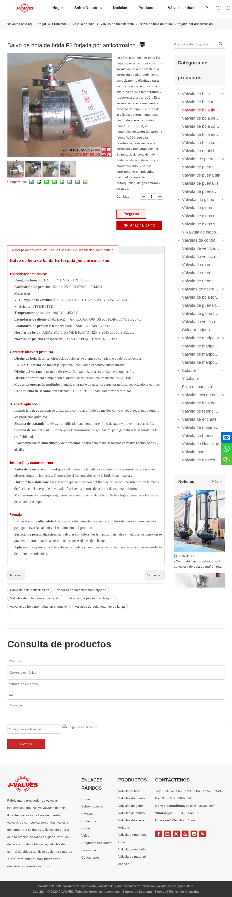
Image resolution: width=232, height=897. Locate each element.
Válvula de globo (197, 207)
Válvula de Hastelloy (200, 443)
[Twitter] (176, 834)
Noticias (120, 8)
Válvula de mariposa (200, 338)
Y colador (190, 378)
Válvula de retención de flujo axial (203, 273)
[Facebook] (158, 834)
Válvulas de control (199, 240)
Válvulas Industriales (186, 8)
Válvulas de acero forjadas (203, 289)
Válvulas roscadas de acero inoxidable (203, 395)
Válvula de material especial (203, 427)
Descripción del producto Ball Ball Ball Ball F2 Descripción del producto (62, 250)
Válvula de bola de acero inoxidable (203, 403)
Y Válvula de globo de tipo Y (203, 232)
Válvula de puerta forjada (203, 305)
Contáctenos (90, 857)
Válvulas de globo (198, 199)
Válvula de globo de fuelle (203, 216)
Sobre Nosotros (88, 8)
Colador (189, 370)
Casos (85, 828)
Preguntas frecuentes (96, 843)
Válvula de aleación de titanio (203, 460)
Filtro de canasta (197, 387)
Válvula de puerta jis (200, 183)
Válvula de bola (196, 94)
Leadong (146, 891)
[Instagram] (194, 834)
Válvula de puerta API (201, 167)
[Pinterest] (202, 834)
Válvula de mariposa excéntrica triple (203, 346)
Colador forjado (196, 330)
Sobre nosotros (92, 806)
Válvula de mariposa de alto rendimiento (203, 354)
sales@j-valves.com (200, 805)
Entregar (26, 744)
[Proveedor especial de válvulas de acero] (22, 784)
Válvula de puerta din (201, 175)
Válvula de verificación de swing (203, 248)
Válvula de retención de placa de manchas (203, 281)
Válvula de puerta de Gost (203, 191)
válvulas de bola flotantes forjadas (81, 590)
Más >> (217, 481)
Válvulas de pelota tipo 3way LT (91, 598)
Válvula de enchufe (199, 419)
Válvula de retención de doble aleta (203, 264)
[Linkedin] (167, 834)
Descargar (88, 850)
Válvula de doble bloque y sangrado (203, 151)
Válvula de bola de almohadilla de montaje (203, 118)
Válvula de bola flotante (203, 110)
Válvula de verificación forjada (203, 321)
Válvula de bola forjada (202, 297)
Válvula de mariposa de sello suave (203, 362)
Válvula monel (195, 452)
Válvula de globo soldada (203, 224)
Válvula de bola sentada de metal (203, 142)
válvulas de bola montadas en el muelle (38, 606)
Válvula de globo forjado (203, 313)
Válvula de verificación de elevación (203, 256)
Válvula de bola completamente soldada (203, 126)
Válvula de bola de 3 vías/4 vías (203, 134)
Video (85, 835)
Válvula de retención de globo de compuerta (203, 411)
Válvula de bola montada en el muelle (203, 102)
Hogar (57, 8)
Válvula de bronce (198, 435)
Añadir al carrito (142, 225)
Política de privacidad (184, 891)
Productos (147, 8)
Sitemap (161, 891)
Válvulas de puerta (199, 159)
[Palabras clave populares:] (221, 44)
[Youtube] (185, 834)
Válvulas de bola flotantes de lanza (100, 606)
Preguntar (131, 214)
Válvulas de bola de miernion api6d (35, 598)
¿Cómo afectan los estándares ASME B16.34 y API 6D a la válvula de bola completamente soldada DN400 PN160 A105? (199, 557)
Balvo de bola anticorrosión (29, 590)
